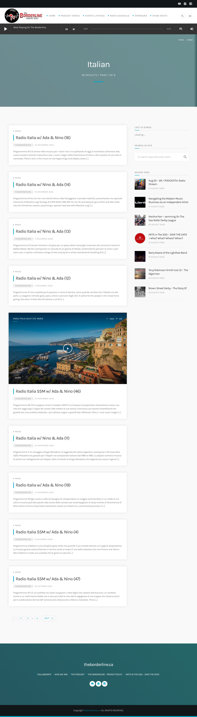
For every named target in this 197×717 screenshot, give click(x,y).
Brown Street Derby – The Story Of (168, 288)
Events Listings (95, 15)
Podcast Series (70, 15)
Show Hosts (159, 15)
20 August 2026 (157, 224)
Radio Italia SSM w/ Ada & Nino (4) (47, 532)
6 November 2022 (44, 539)
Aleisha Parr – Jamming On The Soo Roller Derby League (166, 218)
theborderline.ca (92, 710)
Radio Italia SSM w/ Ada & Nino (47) (48, 579)
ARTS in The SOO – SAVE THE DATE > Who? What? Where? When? (168, 236)
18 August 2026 (156, 242)
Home (52, 15)
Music (18, 131)
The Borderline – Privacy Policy (105, 674)
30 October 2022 (43, 586)
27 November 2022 (44, 399)
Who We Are (61, 674)
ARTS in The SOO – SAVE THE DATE (142, 674)
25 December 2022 (44, 145)
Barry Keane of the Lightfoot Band (168, 252)
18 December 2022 (44, 192)
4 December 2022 (44, 286)
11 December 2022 (44, 239)
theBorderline (23, 145)
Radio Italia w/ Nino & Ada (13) (43, 231)
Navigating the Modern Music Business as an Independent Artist (168, 200)
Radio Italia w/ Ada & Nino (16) (43, 137)
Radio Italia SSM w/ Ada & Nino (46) (48, 391)
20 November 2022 (44, 445)
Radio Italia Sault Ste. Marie (28, 319)
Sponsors (141, 15)
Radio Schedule (120, 15)
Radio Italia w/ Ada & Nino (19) (43, 485)
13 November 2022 (44, 492)
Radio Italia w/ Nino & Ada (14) (43, 184)
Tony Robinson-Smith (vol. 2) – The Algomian (168, 271)
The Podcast (77, 674)
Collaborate (44, 674)
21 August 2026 (156, 188)
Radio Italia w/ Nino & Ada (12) (43, 278)
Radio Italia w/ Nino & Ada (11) (42, 438)
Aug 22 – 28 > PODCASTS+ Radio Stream (167, 182)
